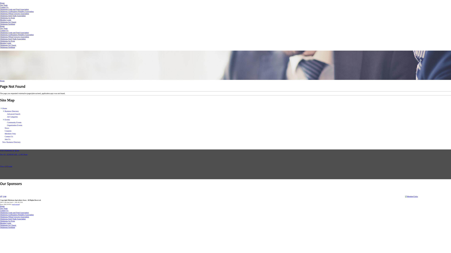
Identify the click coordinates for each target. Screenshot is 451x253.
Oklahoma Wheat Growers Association (14, 14)
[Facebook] (1, 197)
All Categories (12, 117)
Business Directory (12, 111)
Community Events (14, 122)
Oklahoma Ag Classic (8, 22)
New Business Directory (11, 142)
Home (2, 3)
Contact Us (4, 7)
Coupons (8, 131)
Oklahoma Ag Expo (7, 18)
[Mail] (5, 197)
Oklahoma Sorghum (7, 24)
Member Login (5, 20)
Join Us (7, 139)
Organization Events (14, 125)
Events (7, 120)
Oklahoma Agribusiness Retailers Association (17, 12)
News (7, 128)
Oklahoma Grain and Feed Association (14, 9)
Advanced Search (13, 114)
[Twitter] (3, 197)
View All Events (6, 166)
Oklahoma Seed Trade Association (13, 16)
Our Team (4, 5)
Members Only (10, 134)
